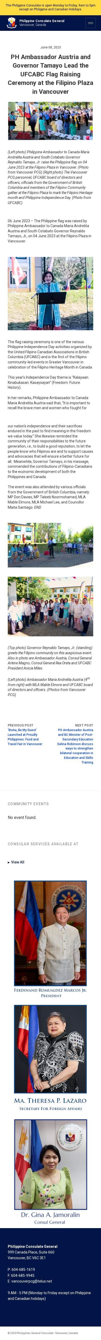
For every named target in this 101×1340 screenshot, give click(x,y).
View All (16, 862)
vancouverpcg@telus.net (31, 1281)
